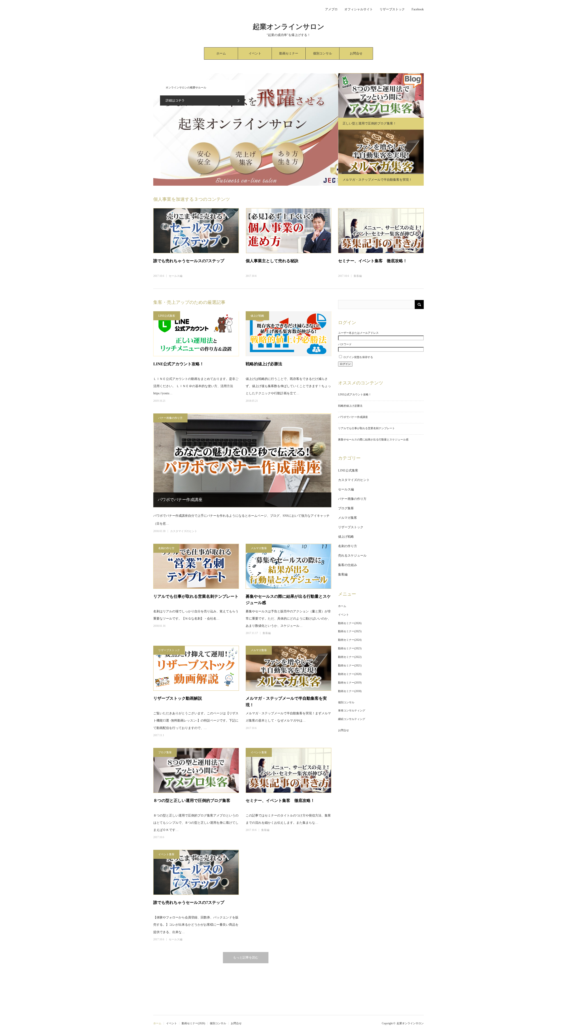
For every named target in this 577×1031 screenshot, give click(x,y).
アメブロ (331, 9)
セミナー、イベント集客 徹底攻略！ (372, 261)
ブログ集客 (165, 752)
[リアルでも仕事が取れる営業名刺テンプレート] (196, 566)
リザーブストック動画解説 (177, 698)
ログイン (345, 363)
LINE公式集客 (166, 315)
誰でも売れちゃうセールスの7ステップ (188, 261)
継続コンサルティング (351, 719)
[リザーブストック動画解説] (196, 668)
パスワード (345, 344)
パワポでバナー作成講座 (180, 499)
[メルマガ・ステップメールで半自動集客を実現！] (288, 668)
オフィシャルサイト (358, 9)
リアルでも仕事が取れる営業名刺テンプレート (195, 596)
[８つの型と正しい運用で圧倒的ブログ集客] (196, 770)
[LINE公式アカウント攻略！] (196, 333)
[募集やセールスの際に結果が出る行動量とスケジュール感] (288, 566)
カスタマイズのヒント (183, 531)
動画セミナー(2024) (350, 639)
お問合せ (356, 53)
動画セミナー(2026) (288, 56)
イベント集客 (259, 752)
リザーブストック (392, 9)
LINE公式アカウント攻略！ (178, 364)
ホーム (221, 53)
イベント (255, 53)
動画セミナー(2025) (350, 631)
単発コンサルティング (351, 710)
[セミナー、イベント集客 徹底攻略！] (381, 230)
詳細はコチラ (175, 100)
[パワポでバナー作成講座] (242, 460)
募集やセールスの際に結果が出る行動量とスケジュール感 (288, 599)
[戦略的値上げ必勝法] (288, 333)
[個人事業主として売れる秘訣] (288, 230)
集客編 (358, 275)
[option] (245, 129)
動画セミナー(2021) (350, 665)
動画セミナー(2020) (350, 674)
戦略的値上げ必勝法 (264, 364)
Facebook (418, 9)
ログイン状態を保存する (358, 357)
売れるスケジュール (352, 555)
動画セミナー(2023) (350, 648)
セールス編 (175, 275)
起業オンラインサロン (288, 27)
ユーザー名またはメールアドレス (358, 333)
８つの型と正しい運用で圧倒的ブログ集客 (191, 800)
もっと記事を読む (245, 957)
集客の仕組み (347, 565)
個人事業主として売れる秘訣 (272, 261)
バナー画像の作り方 (170, 418)
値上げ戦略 (257, 315)
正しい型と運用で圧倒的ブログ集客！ (369, 123)
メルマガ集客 (259, 548)
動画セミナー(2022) (350, 657)
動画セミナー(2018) (350, 691)
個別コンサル (322, 53)
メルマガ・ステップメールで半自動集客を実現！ (377, 179)
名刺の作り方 (166, 548)
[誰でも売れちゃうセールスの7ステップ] (196, 230)
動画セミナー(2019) (350, 682)
